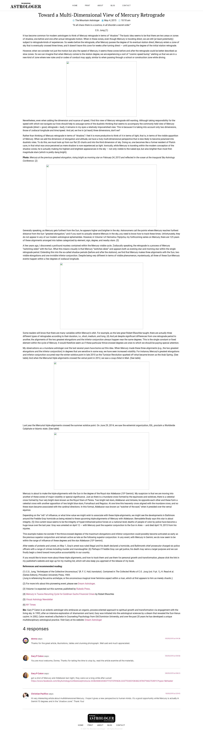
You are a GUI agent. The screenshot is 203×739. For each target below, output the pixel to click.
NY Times (31, 604)
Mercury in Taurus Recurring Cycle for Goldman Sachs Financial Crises (60, 594)
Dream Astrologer (86, 583)
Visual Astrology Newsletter (39, 599)
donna (34, 638)
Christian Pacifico (39, 694)
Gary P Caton (37, 656)
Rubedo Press (83, 589)
